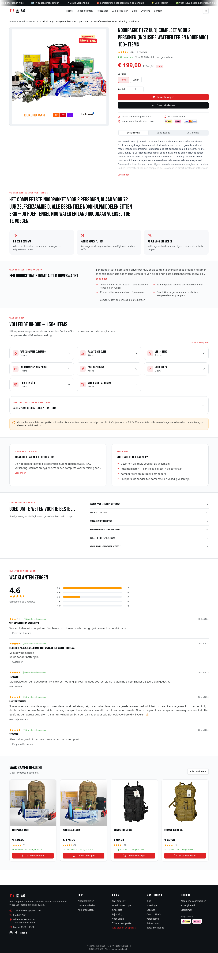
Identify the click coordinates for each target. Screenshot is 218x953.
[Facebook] (16, 932)
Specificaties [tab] (163, 132)
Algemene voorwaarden (193, 900)
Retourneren (153, 923)
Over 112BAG (154, 914)
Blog (134, 10)
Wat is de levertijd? (98, 512)
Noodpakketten (84, 10)
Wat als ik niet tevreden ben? (102, 538)
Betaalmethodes (155, 927)
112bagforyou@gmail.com (27, 910)
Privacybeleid (188, 905)
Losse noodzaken (87, 905)
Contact (158, 10)
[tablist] (163, 133)
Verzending (153, 918)
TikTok (23, 932)
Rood (123, 79)
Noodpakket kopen (122, 905)
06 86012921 (20, 914)
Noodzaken (103, 10)
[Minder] (129, 89)
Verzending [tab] (193, 132)
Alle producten (120, 10)
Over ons (145, 10)
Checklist (117, 909)
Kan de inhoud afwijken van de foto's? (105, 546)
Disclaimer (186, 909)
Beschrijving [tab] (133, 132)
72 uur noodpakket (122, 923)
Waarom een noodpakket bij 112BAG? (105, 504)
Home (69, 10)
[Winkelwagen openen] (206, 11)
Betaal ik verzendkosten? (101, 521)
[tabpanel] (163, 156)
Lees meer (123, 174)
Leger (136, 79)
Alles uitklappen (200, 342)
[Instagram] (11, 932)
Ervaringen (152, 905)
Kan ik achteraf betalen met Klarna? (105, 529)
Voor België (118, 918)
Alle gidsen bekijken (123, 927)
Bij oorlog (117, 914)
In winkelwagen (165, 96)
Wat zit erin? (118, 900)
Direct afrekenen (166, 105)
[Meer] (140, 89)
